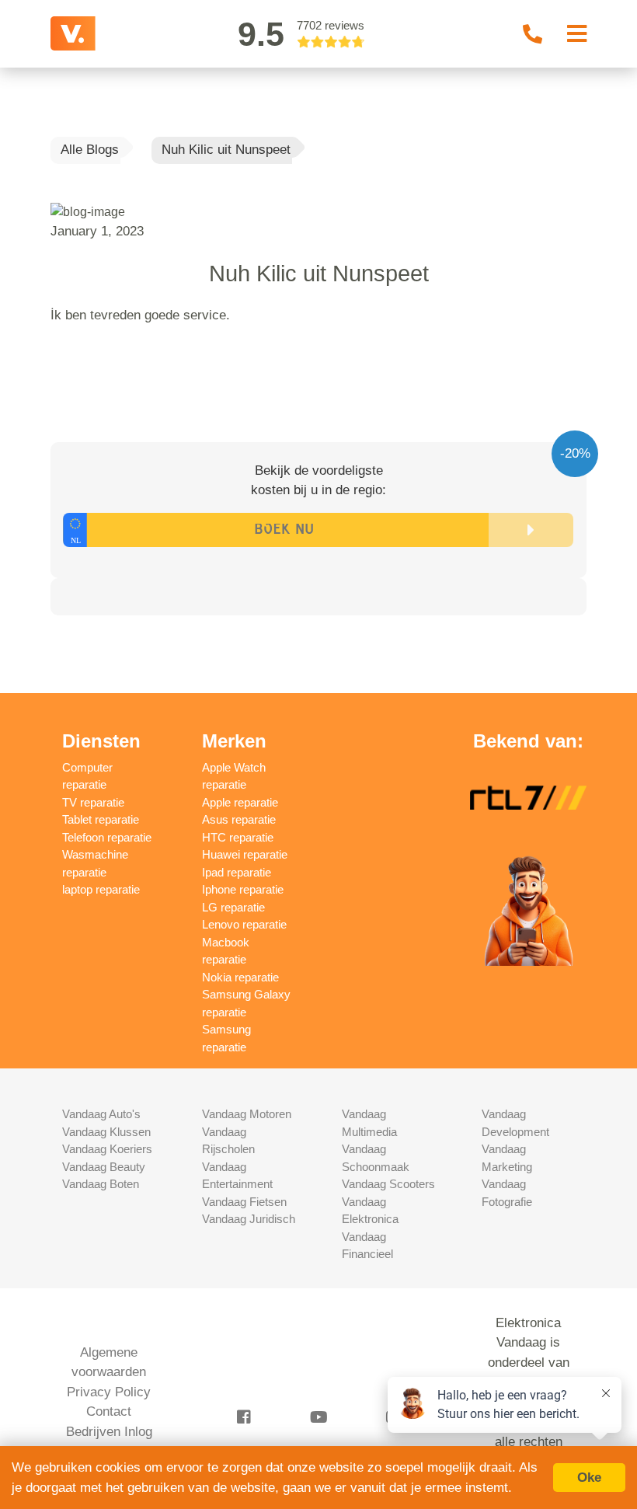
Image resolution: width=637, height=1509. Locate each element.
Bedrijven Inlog (109, 1431)
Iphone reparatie (243, 889)
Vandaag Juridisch (248, 1218)
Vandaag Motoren (246, 1113)
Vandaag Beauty (103, 1166)
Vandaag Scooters (388, 1183)
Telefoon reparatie (106, 837)
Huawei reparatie (244, 854)
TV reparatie (93, 802)
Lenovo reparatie (244, 924)
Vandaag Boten (100, 1183)
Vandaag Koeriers (107, 1148)
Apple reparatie (240, 802)
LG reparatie (233, 907)
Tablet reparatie (100, 819)
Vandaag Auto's (101, 1113)
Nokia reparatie (240, 977)
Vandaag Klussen (106, 1131)
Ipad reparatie (236, 872)
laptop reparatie (101, 889)
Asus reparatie (239, 819)
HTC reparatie (237, 837)
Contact (108, 1411)
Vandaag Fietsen (244, 1201)
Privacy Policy (109, 1392)
